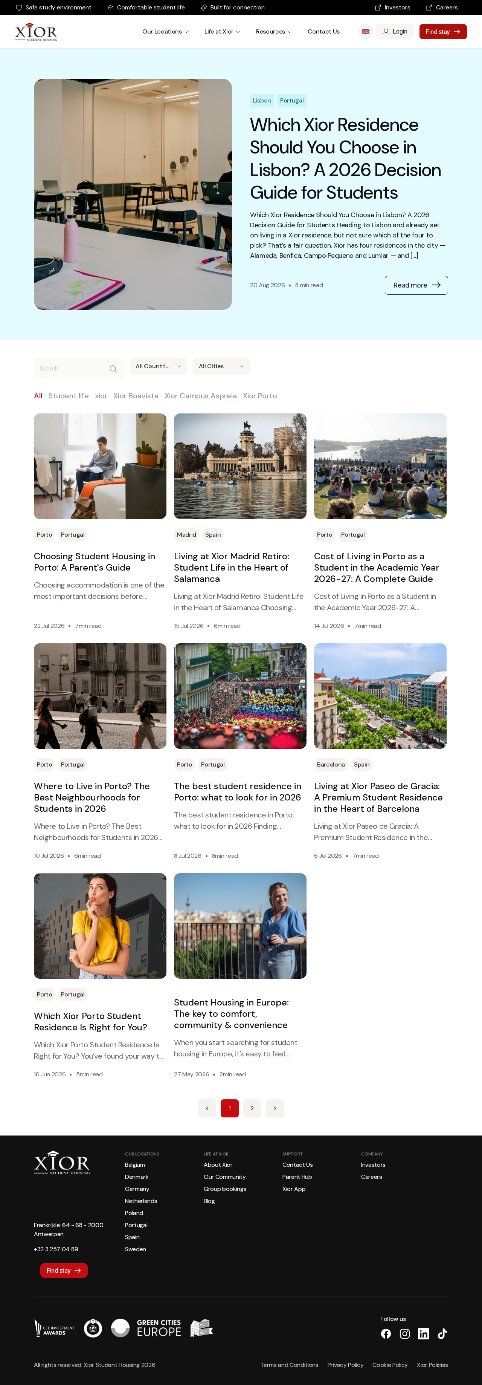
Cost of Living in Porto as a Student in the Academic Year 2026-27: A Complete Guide (376, 568)
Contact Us (324, 31)
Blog (209, 1201)
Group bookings (225, 1189)
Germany (137, 1189)
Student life (68, 396)
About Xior (218, 1165)
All (38, 396)
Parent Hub (297, 1177)
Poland (134, 1213)
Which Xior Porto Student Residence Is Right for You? (90, 1021)
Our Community (225, 1177)
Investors (397, 7)
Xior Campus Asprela (201, 396)
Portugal (136, 1225)
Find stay (438, 31)
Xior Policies (432, 1365)
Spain (132, 1237)
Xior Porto (260, 396)
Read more (410, 285)
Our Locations (162, 31)
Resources (270, 31)
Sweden (135, 1249)
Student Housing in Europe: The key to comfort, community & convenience (231, 1014)
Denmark (137, 1177)
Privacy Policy (346, 1365)
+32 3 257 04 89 (56, 1249)
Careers (447, 7)
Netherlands (141, 1201)
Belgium (135, 1165)
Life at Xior (218, 31)
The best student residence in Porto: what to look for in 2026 (237, 791)
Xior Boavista (136, 396)
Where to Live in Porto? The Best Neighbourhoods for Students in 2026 (92, 797)
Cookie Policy (390, 1365)
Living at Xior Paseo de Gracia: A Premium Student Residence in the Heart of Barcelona (378, 797)
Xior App (293, 1189)
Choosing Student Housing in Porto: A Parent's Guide (94, 562)
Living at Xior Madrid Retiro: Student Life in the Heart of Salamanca (231, 568)
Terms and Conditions (289, 1365)
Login (400, 31)
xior (101, 396)
